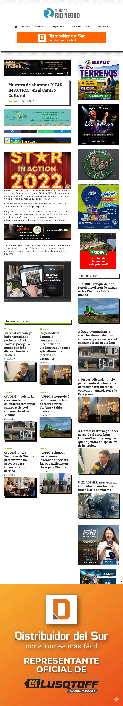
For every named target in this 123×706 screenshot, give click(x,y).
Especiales (58, 26)
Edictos (26, 26)
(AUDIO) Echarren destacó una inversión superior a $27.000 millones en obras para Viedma (54, 460)
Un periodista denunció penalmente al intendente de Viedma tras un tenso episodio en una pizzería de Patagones (55, 345)
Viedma (13, 100)
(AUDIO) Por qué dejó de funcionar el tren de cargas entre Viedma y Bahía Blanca (54, 404)
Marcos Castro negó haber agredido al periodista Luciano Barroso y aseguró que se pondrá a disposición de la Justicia (18, 344)
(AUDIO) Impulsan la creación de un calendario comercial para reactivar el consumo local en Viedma (19, 406)
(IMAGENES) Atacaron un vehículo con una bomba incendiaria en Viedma (97, 486)
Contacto (76, 26)
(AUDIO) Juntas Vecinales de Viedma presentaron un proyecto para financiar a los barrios (19, 462)
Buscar (89, 26)
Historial (103, 26)
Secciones (40, 26)
